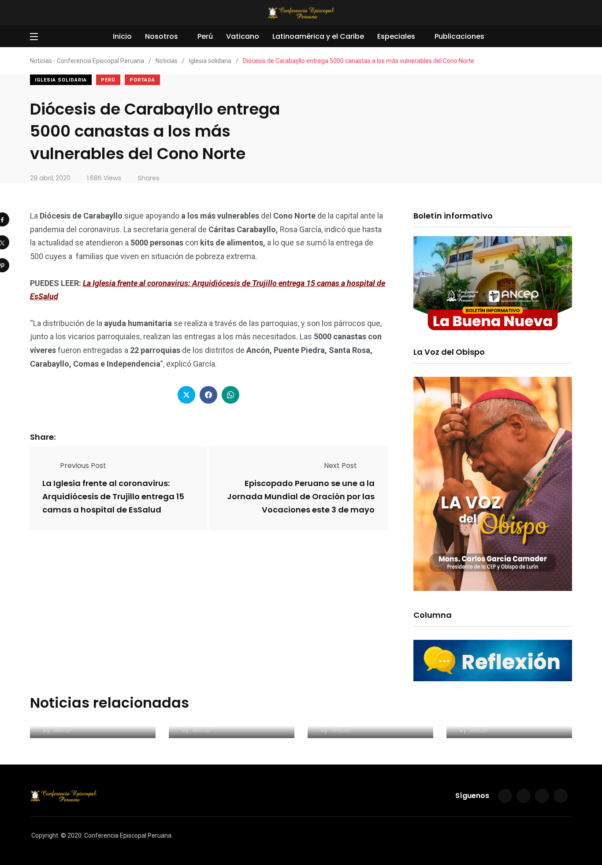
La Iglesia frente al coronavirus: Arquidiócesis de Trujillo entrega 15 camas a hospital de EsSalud (113, 497)
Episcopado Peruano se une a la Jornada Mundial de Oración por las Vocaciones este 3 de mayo (301, 497)
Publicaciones (459, 36)
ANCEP (63, 729)
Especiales (396, 36)
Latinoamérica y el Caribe (318, 36)
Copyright (44, 835)
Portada (142, 80)
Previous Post (83, 465)
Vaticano (242, 36)
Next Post (340, 465)
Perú (205, 36)
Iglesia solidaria (61, 80)
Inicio (122, 36)
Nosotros (161, 36)
